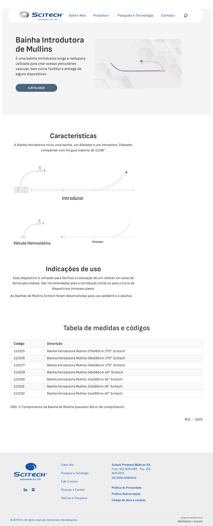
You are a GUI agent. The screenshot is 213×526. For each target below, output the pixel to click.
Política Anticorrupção (126, 493)
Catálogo (36, 88)
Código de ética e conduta (128, 500)
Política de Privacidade (126, 487)
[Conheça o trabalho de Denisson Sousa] (190, 522)
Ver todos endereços (124, 477)
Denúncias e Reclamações (62, 520)
